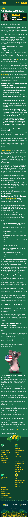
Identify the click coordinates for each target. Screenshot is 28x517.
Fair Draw (17, 452)
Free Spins (17, 454)
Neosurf (3, 483)
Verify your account (5, 493)
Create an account (5, 450)
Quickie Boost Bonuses (20, 459)
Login (8, 426)
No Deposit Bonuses (19, 457)
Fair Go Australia (5, 465)
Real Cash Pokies (19, 469)
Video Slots (17, 465)
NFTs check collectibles (6, 497)
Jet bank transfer (5, 489)
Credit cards (3, 485)
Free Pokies (17, 471)
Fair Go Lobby (4, 448)
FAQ (16, 478)
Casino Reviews (4, 458)
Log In (17, 2)
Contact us (17, 486)
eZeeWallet (3, 487)
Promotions (17, 448)
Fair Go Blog (4, 460)
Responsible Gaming (19, 482)
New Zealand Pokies (19, 463)
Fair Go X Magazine (5, 462)
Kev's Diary (3, 454)
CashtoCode (3, 491)
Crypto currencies (5, 480)
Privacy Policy (18, 484)
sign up (17, 429)
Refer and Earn (4, 456)
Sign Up (24, 2)
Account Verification (5, 452)
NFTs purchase (4, 495)
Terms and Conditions (20, 480)
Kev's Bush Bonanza (19, 450)
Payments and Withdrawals (4, 478)
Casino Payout (18, 467)
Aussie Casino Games (20, 461)
